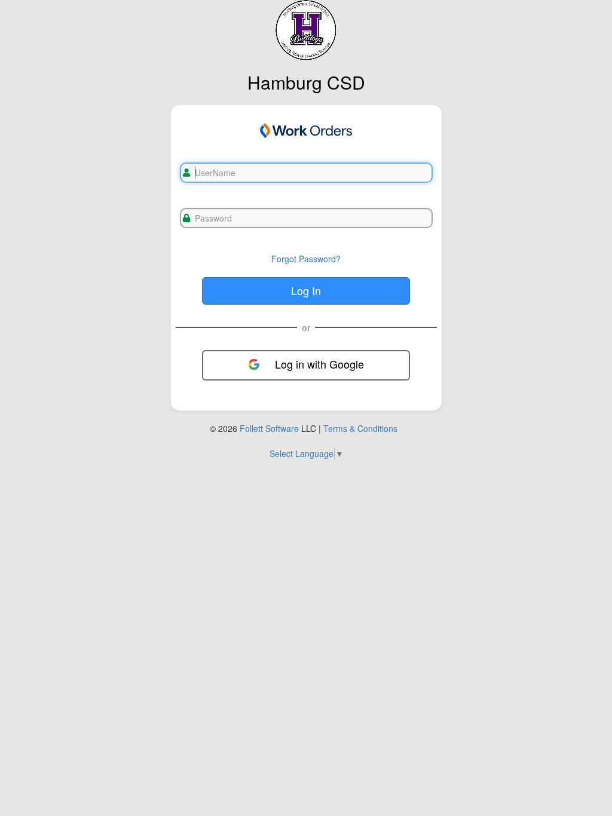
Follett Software (269, 428)
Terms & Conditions (360, 428)
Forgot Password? (306, 259)
